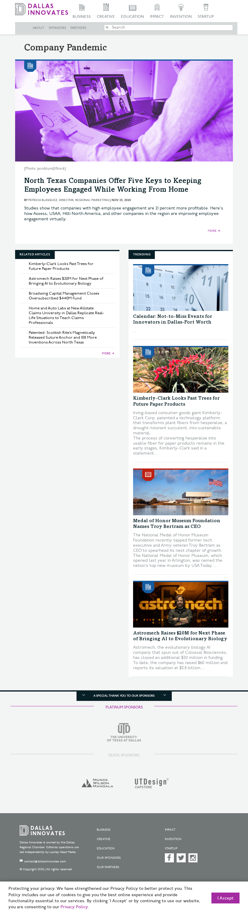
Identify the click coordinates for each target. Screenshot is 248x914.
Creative (106, 16)
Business (82, 16)
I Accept (225, 898)
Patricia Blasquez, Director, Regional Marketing (68, 200)
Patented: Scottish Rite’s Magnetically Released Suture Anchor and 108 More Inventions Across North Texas (63, 337)
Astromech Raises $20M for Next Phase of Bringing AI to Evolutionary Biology (66, 281)
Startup (206, 16)
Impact (157, 16)
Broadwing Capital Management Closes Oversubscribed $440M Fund (64, 296)
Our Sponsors (109, 858)
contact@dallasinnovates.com (45, 861)
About (38, 28)
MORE (212, 231)
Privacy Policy (74, 907)
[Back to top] (228, 880)
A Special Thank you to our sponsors (124, 696)
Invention (181, 16)
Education (132, 16)
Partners (78, 28)
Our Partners (108, 867)
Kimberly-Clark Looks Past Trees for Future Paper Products (61, 266)
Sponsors (57, 28)
